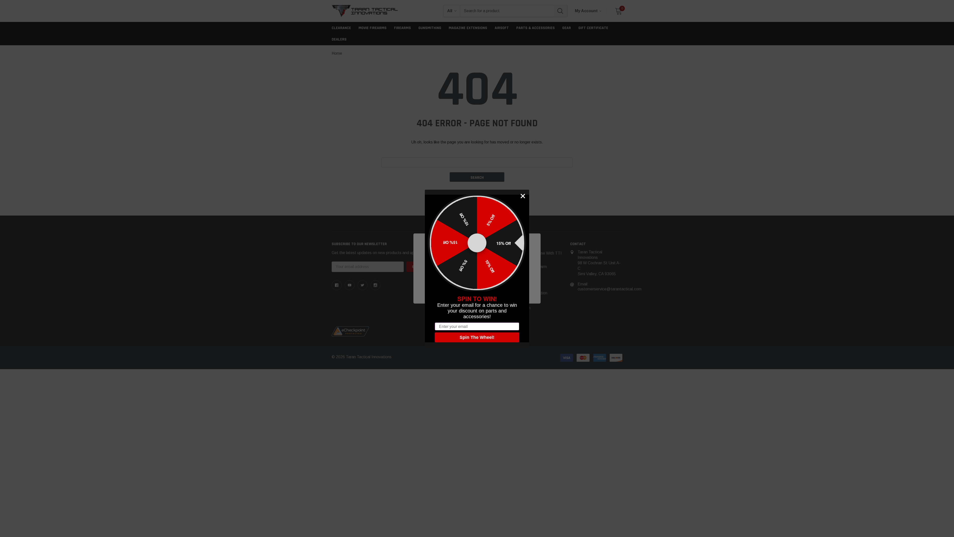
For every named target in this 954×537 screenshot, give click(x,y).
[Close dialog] (522, 196)
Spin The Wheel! (477, 337)
